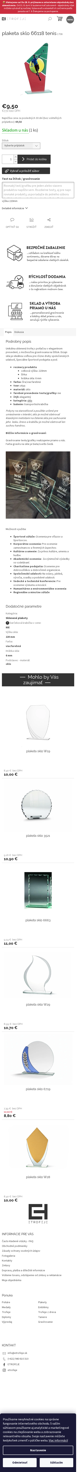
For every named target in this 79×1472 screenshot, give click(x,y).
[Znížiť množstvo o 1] (15, 161)
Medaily (6, 1307)
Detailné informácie (13, 208)
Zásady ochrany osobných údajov (21, 1251)
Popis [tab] (8, 332)
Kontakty (7, 1261)
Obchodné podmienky (14, 1246)
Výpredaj (7, 1322)
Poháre (6, 1302)
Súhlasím (56, 1462)
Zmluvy (6, 1265)
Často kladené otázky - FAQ (17, 1241)
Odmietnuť (19, 1462)
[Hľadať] (49, 19)
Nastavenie (38, 1450)
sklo (29, 401)
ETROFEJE (14, 1364)
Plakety (42, 1302)
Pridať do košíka (37, 159)
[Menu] (70, 19)
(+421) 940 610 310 (18, 1359)
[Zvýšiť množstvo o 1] (15, 157)
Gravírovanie (45, 1322)
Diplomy (6, 1317)
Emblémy (43, 1307)
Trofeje (6, 1312)
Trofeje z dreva (47, 1312)
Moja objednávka (11, 1280)
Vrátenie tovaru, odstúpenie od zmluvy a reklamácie (32, 1275)
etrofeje (12, 1370)
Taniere (42, 1317)
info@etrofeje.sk (17, 1353)
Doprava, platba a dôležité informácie (23, 1270)
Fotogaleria (8, 1256)
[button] (38, 772)
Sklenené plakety (17, 618)
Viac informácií (58, 1440)
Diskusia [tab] (19, 332)
